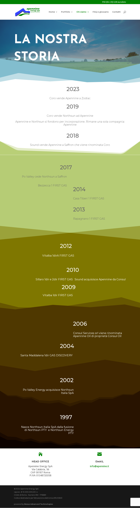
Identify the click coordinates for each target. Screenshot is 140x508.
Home (52, 12)
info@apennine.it (99, 466)
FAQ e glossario (101, 12)
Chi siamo (81, 12)
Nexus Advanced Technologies (38, 504)
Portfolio (65, 12)
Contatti (116, 12)
